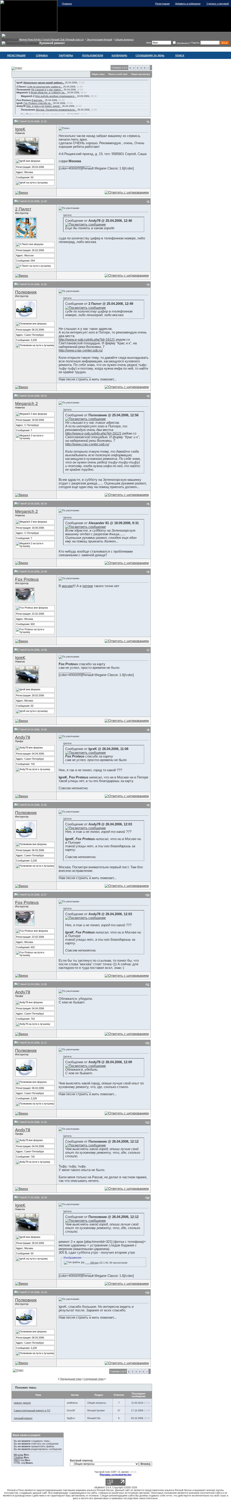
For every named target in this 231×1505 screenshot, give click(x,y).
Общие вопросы (124, 39)
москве (67, 586)
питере (87, 586)
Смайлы (18, 1457)
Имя (148, 42)
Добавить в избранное (188, 3)
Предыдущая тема (70, 1379)
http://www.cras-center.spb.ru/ (81, 350)
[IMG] (17, 1460)
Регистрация (162, 3)
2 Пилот (23, 209)
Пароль (195, 42)
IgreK (20, 129)
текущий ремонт (23, 1418)
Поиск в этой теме (117, 74)
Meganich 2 (26, 403)
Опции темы (98, 74)
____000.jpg (91, 1262)
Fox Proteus (27, 579)
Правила (67, 3)
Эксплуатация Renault (99, 39)
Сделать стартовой (218, 3)
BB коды (18, 1454)
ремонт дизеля (22, 1402)
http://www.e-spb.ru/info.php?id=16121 (87, 339)
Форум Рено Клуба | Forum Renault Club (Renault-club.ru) (51, 39)
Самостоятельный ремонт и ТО (32, 1410)
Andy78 (22, 737)
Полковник (26, 292)
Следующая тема (93, 1379)
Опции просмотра (140, 74)
